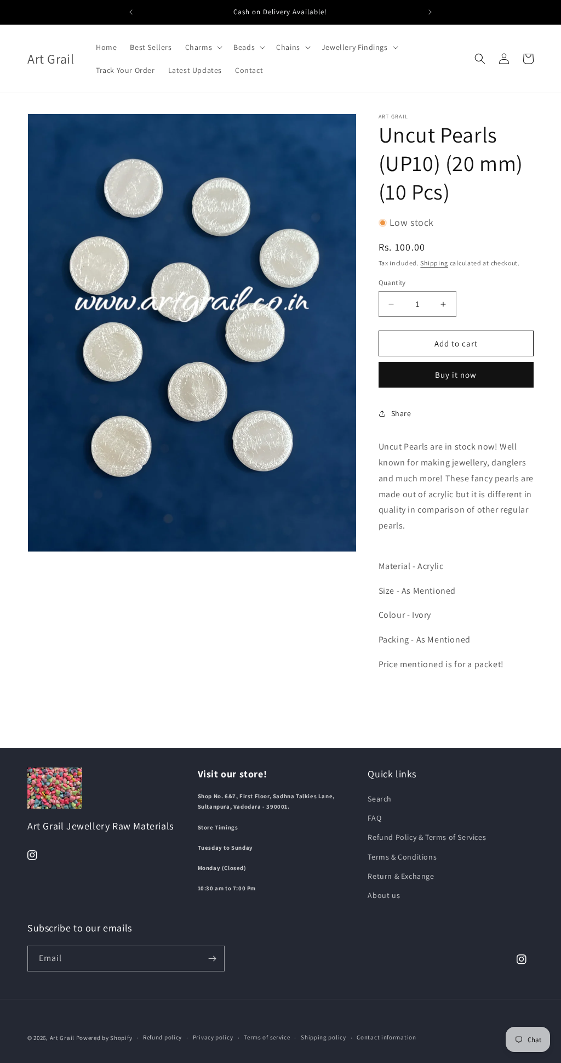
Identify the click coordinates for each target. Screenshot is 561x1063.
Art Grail (62, 1038)
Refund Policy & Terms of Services (427, 837)
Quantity (392, 282)
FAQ (374, 818)
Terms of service (267, 1037)
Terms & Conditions (402, 857)
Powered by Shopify (104, 1038)
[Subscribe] (212, 958)
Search (380, 799)
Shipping (434, 263)
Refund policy (162, 1037)
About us (384, 895)
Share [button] (401, 413)
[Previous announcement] (131, 12)
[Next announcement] (430, 12)
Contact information (386, 1037)
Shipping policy (323, 1037)
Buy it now (456, 375)
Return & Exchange (401, 876)
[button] (203, 47)
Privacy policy (213, 1037)
